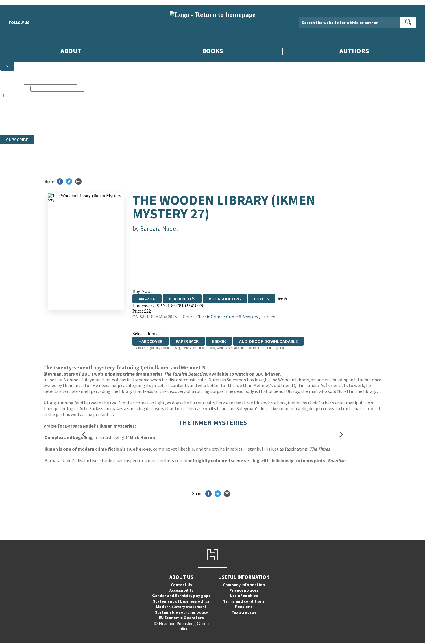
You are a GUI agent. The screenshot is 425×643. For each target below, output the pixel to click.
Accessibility (181, 590)
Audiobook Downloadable (268, 341)
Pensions (243, 606)
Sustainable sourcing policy (181, 612)
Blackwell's (182, 299)
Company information (244, 584)
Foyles (261, 299)
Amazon (147, 299)
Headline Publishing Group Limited (72, 111)
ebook (219, 341)
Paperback (187, 341)
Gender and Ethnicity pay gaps (181, 595)
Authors (354, 51)
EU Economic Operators (181, 617)
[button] (84, 434)
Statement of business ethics (181, 601)
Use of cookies (244, 595)
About (71, 51)
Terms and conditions (244, 601)
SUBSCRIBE (17, 139)
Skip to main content (19, 2)
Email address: (14, 88)
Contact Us (181, 584)
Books (212, 51)
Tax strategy (244, 612)
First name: (11, 81)
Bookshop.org (225, 299)
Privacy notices (243, 590)
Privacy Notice (114, 121)
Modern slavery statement (181, 606)
